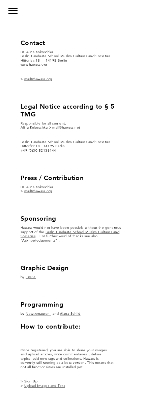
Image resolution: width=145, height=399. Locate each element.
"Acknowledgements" (39, 240)
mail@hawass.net (66, 127)
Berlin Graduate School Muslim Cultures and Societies (70, 234)
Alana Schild (70, 313)
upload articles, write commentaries (57, 354)
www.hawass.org (34, 64)
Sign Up (30, 381)
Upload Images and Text (44, 385)
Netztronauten (38, 313)
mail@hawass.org (38, 79)
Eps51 (31, 277)
